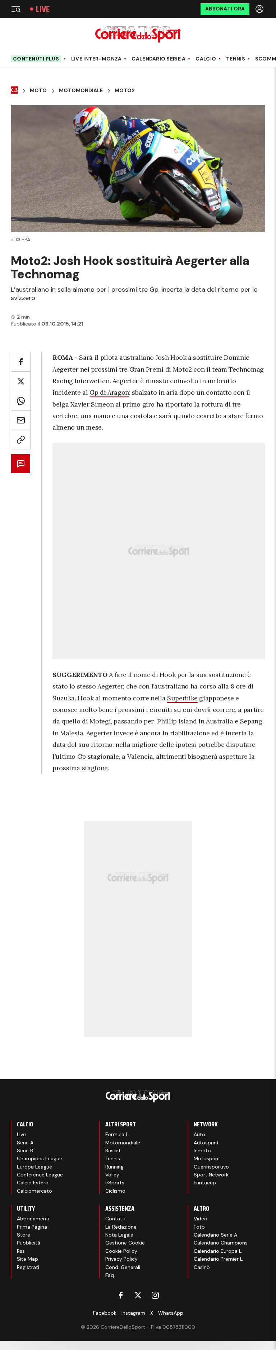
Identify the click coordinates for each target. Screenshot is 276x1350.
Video (200, 1218)
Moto (38, 91)
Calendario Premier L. (219, 1259)
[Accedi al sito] (260, 9)
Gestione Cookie (125, 1242)
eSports (114, 1182)
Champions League (39, 1158)
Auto (199, 1134)
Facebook (104, 1313)
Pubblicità (28, 1242)
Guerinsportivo (211, 1166)
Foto (199, 1227)
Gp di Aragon (109, 392)
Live (43, 9)
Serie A (25, 1142)
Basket (113, 1150)
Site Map (27, 1259)
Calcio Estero (33, 1182)
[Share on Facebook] (20, 361)
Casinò (202, 1267)
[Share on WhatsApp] (20, 400)
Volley (112, 1174)
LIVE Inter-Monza (96, 59)
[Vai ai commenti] (20, 463)
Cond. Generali (122, 1267)
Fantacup (205, 1182)
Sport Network (211, 1174)
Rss (21, 1251)
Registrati (28, 1267)
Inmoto (202, 1150)
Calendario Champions (221, 1242)
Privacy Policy (121, 1259)
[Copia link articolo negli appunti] (20, 439)
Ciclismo (115, 1191)
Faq (109, 1275)
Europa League (34, 1166)
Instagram (133, 1313)
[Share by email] (20, 420)
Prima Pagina (32, 1227)
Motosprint (207, 1158)
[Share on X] (20, 381)
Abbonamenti (33, 1218)
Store (23, 1235)
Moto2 (125, 91)
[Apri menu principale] (16, 9)
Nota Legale (119, 1235)
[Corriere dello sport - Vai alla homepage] (137, 34)
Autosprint (206, 1142)
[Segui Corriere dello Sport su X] (138, 1295)
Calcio (206, 59)
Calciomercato (34, 1191)
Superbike (182, 698)
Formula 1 (116, 1134)
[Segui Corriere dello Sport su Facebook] (120, 1295)
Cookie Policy (121, 1251)
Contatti (115, 1218)
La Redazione (121, 1227)
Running (114, 1166)
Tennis (235, 59)
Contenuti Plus (36, 58)
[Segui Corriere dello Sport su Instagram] (155, 1295)
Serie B (25, 1150)
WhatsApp (170, 1313)
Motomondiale (81, 91)
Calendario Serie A (158, 59)
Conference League (40, 1174)
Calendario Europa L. (218, 1251)
